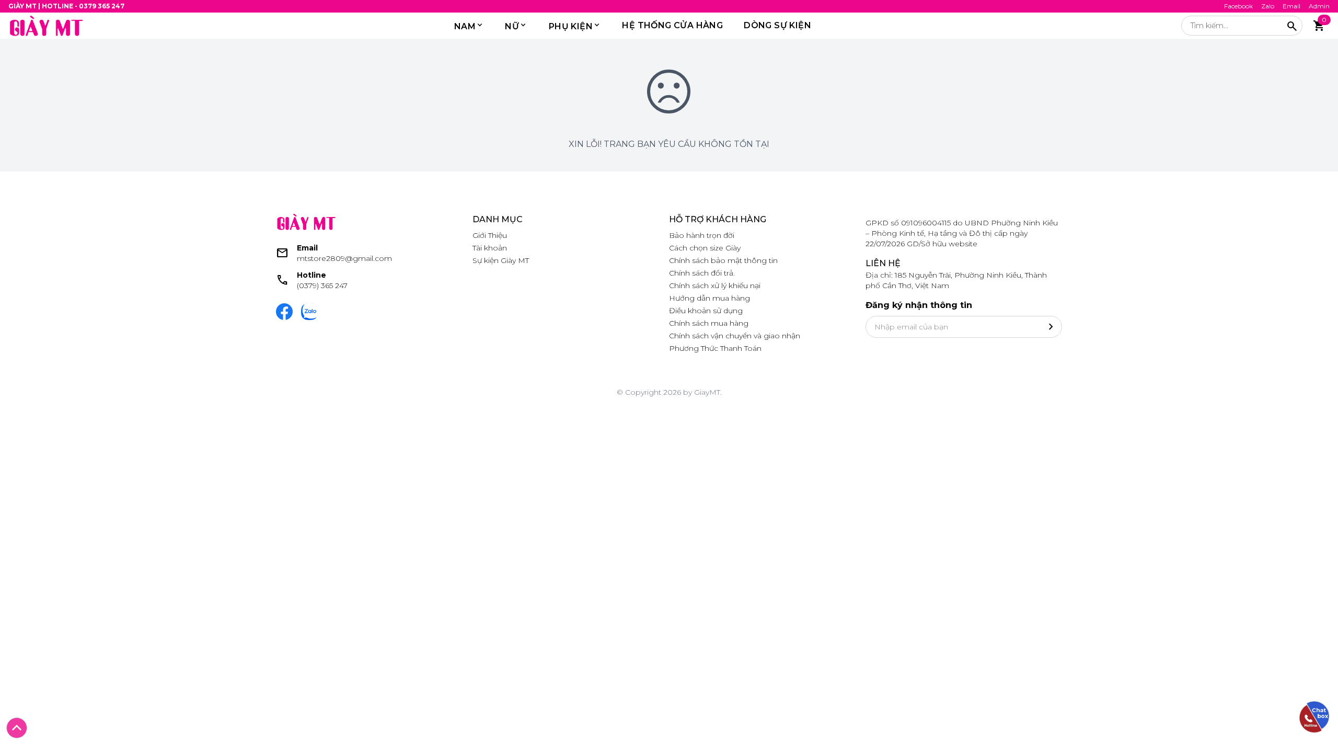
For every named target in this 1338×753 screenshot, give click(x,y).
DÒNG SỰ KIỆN (777, 25)
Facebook (1238, 6)
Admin (1319, 6)
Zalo (1267, 6)
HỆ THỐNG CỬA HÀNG (672, 25)
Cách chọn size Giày (705, 248)
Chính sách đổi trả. (702, 273)
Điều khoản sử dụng (706, 310)
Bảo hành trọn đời (701, 235)
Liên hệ (883, 263)
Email (1291, 6)
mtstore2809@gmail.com (344, 258)
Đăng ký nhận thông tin (919, 305)
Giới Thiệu (489, 235)
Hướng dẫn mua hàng (709, 298)
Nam (465, 26)
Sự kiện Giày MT (500, 260)
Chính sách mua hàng (708, 323)
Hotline (311, 275)
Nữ (512, 26)
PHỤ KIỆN (571, 26)
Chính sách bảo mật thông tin (723, 260)
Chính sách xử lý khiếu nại (714, 285)
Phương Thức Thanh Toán (715, 348)
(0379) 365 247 (322, 285)
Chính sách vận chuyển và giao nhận (734, 335)
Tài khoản (489, 248)
